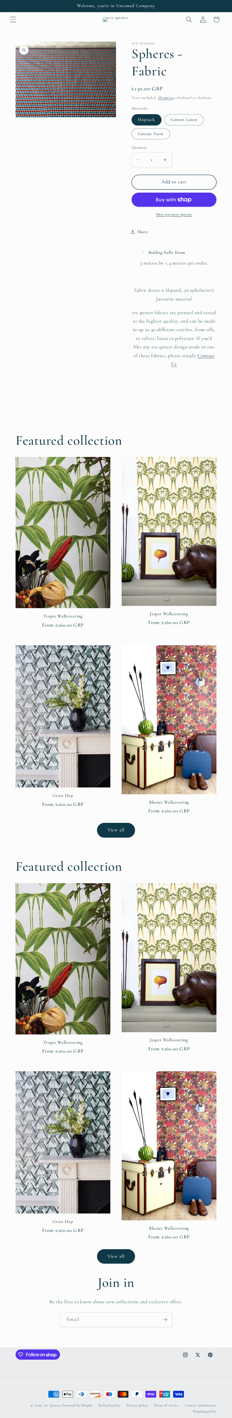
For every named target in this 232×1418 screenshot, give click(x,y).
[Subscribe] (165, 1319)
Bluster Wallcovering (169, 802)
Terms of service (166, 1405)
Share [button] (142, 231)
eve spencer (52, 1405)
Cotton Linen (184, 119)
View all (116, 830)
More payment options (174, 214)
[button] (13, 19)
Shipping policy (204, 1411)
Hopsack (146, 119)
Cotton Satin (151, 133)
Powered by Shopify (77, 1405)
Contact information (200, 1405)
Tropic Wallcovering (63, 616)
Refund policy (109, 1405)
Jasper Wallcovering (169, 613)
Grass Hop (63, 795)
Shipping (166, 97)
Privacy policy (137, 1405)
